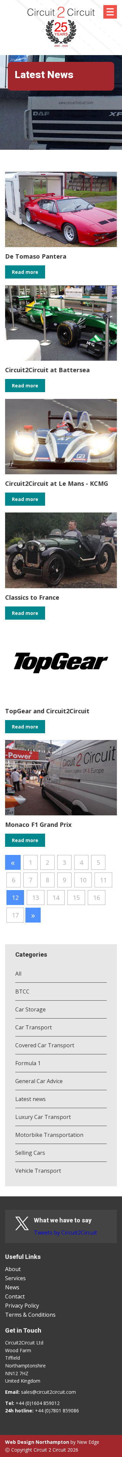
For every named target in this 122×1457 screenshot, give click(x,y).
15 (76, 897)
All (18, 973)
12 (15, 897)
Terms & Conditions (30, 1314)
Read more (25, 272)
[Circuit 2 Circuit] (61, 30)
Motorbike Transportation (49, 1135)
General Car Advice (39, 1081)
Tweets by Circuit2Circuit (65, 1232)
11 (103, 880)
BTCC (22, 991)
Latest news (30, 1099)
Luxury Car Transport (43, 1117)
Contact (15, 1296)
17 (15, 915)
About (13, 1269)
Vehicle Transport (38, 1170)
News (12, 1287)
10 (83, 880)
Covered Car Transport (44, 1045)
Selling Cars (30, 1152)
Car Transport (33, 1027)
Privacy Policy (22, 1305)
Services (15, 1278)
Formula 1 (28, 1063)
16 (96, 897)
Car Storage (30, 1009)
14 (56, 897)
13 (35, 897)
